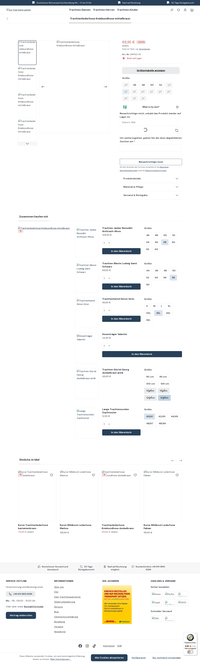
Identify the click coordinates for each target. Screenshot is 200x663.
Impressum (109, 645)
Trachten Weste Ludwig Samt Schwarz (119, 265)
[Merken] (51, 475)
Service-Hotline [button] (16, 581)
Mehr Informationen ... (60, 659)
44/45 (174, 416)
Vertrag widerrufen (21, 615)
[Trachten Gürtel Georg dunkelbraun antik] (87, 383)
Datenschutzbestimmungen (155, 171)
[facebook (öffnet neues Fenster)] (80, 646)
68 (126, 98)
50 (152, 84)
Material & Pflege (133, 186)
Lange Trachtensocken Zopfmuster (115, 411)
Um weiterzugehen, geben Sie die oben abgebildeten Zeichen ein (151, 139)
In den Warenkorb (121, 251)
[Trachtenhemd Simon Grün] (87, 312)
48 (143, 84)
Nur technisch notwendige (167, 657)
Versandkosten (144, 49)
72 (144, 98)
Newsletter (60, 631)
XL (169, 306)
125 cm (164, 397)
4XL (168, 313)
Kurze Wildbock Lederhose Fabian (159, 527)
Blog (56, 611)
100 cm (150, 383)
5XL (148, 320)
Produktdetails (132, 178)
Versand (58, 626)
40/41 (149, 416)
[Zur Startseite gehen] (18, 10)
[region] (64, 93)
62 (152, 91)
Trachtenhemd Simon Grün (118, 298)
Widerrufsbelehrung (64, 601)
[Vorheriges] (42, 86)
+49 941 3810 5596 (22, 594)
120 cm (150, 397)
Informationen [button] (63, 581)
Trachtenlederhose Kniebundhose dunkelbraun (118, 527)
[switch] (190, 652)
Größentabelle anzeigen (151, 70)
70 (135, 98)
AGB (119, 645)
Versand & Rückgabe (135, 195)
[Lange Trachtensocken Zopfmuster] (87, 423)
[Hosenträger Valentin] (87, 348)
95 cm (163, 376)
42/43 (161, 416)
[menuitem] (76, 587)
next (179, 460)
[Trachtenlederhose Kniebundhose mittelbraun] (44, 228)
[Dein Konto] (185, 10)
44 (127, 84)
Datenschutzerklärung (66, 616)
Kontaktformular (33, 606)
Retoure (58, 606)
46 (134, 84)
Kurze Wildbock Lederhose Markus (75, 527)
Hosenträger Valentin (114, 334)
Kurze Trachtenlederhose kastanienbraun (33, 527)
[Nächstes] (105, 86)
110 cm (150, 390)
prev (174, 460)
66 (169, 91)
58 (135, 91)
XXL (148, 313)
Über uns (59, 587)
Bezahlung (59, 621)
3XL (158, 313)
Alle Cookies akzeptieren (109, 657)
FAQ (56, 591)
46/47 (149, 423)
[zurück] (7, 18)
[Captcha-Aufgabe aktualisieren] (176, 130)
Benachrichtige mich (151, 161)
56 (126, 91)
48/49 (162, 423)
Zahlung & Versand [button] (163, 581)
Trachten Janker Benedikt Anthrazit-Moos (117, 230)
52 (160, 84)
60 (144, 91)
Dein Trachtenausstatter (67, 596)
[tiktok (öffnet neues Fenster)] (94, 646)
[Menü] (195, 634)
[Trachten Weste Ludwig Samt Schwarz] (87, 277)
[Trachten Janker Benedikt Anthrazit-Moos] (87, 242)
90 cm (150, 376)
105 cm (165, 383)
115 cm (163, 390)
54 (170, 84)
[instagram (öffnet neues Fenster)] (87, 646)
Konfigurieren (139, 657)
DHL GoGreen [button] (110, 581)
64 (161, 91)
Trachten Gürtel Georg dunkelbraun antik (115, 371)
